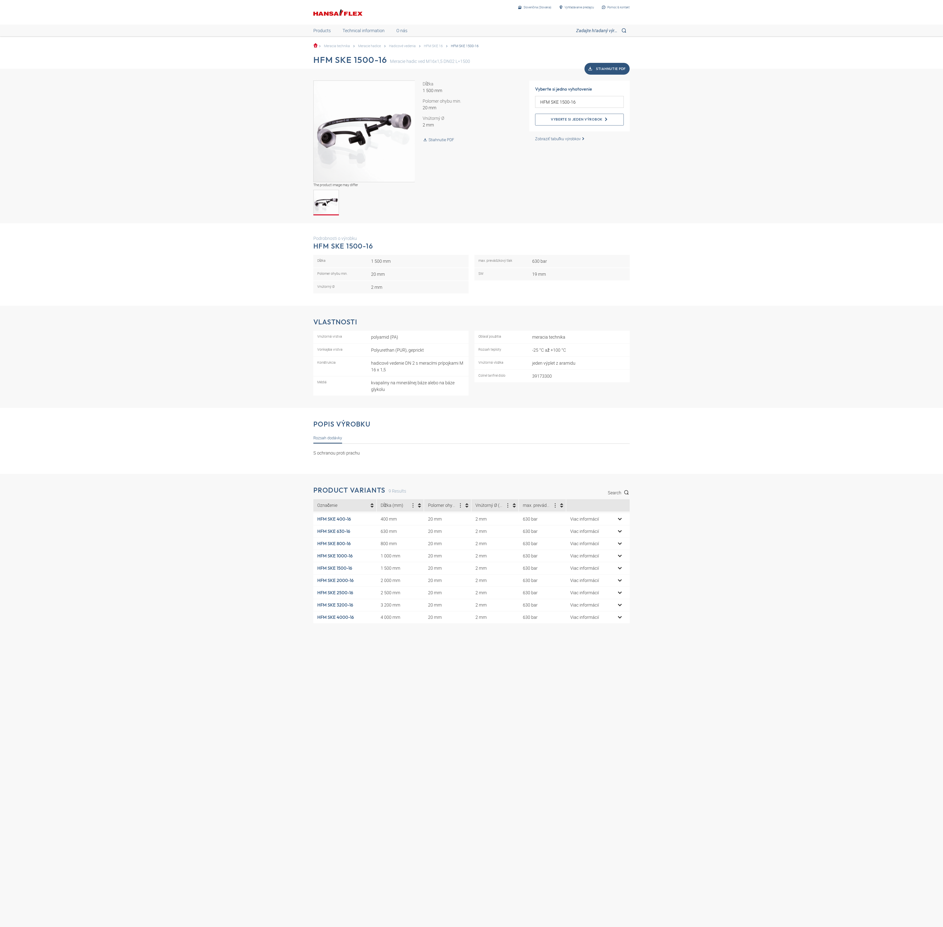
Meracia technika (337, 45)
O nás (401, 30)
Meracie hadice (369, 45)
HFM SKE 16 (433, 45)
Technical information (364, 30)
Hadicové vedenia (402, 45)
